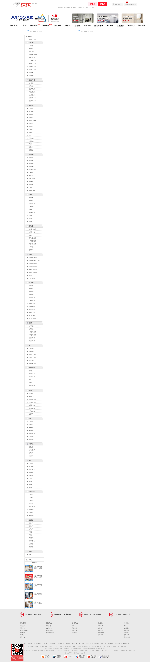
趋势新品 (31, 49)
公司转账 (74, 632)
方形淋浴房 (32, 341)
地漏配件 (31, 544)
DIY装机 (126, 628)
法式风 (30, 215)
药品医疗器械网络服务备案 (67, 646)
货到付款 (74, 626)
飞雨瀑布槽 (32, 232)
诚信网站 (69, 656)
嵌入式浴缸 (32, 360)
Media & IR (126, 643)
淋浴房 (30, 323)
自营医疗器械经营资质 (83, 646)
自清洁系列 (32, 57)
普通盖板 (31, 181)
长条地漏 (31, 436)
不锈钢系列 (32, 300)
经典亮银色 (32, 306)
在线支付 (74, 628)
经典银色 (31, 138)
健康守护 (73, 7)
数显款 (30, 484)
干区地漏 (31, 427)
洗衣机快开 (32, 450)
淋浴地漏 (31, 430)
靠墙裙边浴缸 (32, 363)
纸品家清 (91, 7)
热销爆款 (31, 286)
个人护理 (85, 7)
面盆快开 (31, 456)
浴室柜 (30, 194)
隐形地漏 (31, 439)
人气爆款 (31, 46)
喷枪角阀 (31, 414)
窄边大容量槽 (32, 244)
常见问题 (22, 632)
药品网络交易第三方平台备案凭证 (101, 646)
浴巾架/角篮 (32, 315)
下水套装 (31, 538)
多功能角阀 (32, 411)
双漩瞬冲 (31, 163)
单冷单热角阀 (32, 399)
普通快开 (31, 447)
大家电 (22, 635)
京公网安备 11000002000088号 (30, 646)
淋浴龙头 (31, 275)
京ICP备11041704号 (47, 646)
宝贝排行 (29, 560)
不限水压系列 (32, 92)
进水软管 (31, 523)
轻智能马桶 (32, 80)
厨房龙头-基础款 (33, 272)
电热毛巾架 (32, 312)
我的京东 (117, 4)
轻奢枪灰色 (32, 303)
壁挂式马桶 (32, 178)
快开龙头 (31, 444)
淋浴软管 (31, 526)
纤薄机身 (31, 515)
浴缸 (30, 345)
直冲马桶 (31, 166)
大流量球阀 (32, 405)
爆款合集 (31, 198)
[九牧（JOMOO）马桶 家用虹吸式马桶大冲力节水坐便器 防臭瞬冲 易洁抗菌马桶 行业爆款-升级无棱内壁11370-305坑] (29, 598)
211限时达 (49, 628)
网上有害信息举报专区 (81, 656)
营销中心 (59, 643)
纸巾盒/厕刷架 (32, 318)
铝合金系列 (32, 203)
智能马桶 (31, 42)
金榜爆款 (31, 157)
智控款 (30, 487)
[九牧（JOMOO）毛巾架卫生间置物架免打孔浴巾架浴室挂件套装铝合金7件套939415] (29, 589)
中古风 (30, 218)
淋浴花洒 (31, 105)
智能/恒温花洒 (32, 120)
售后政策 (100, 626)
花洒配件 (31, 150)
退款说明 (100, 630)
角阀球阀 (31, 390)
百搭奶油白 (32, 309)
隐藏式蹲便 (32, 374)
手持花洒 (31, 144)
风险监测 (96, 643)
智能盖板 (31, 72)
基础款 (30, 481)
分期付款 (74, 630)
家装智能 (60, 7)
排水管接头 (32, 541)
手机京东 (67, 643)
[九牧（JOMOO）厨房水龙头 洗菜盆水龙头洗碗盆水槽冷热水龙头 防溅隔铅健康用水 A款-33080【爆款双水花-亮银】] (29, 580)
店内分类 (29, 36)
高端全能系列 (32, 101)
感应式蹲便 (32, 377)
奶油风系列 (32, 212)
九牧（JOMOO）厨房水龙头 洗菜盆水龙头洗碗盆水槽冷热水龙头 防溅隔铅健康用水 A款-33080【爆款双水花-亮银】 (38, 576)
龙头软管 (31, 529)
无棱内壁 (31, 172)
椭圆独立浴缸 (32, 357)
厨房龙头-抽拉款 (33, 269)
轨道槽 (30, 235)
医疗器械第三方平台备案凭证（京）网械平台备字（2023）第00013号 (91, 650)
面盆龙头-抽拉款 (33, 257)
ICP (57, 646)
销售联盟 (81, 643)
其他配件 (31, 75)
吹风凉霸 (31, 475)
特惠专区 (31, 221)
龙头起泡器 (32, 278)
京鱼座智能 (127, 637)
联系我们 (30, 643)
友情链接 (74, 643)
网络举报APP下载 (92, 656)
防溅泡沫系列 (32, 66)
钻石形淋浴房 (32, 335)
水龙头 (30, 254)
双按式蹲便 (32, 385)
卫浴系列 (31, 291)
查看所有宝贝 (32, 39)
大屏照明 (31, 512)
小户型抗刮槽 (32, 241)
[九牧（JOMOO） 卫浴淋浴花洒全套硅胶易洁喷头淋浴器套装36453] (29, 571)
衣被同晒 (31, 497)
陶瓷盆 (30, 551)
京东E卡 (126, 632)
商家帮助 (52, 643)
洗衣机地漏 (32, 433)
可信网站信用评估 (46, 656)
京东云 (83, 653)
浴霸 (30, 460)
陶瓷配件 (31, 184)
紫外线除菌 (32, 506)
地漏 (30, 418)
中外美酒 (79, 7)
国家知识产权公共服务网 (103, 656)
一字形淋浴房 (32, 332)
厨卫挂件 (31, 282)
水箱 (30, 379)
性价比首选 (32, 469)
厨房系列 (31, 294)
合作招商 (45, 643)
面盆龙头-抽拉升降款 (34, 260)
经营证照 (66, 650)
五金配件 (31, 520)
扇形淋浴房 (32, 338)
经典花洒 (31, 129)
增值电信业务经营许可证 (128, 650)
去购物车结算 (130, 4)
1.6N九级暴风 (32, 169)
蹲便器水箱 (32, 368)
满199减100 (67, 7)
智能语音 (31, 495)
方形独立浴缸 (32, 354)
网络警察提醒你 (58, 656)
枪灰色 (30, 135)
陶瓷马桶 (31, 154)
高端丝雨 (31, 117)
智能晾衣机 (32, 491)
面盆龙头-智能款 (33, 266)
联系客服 (22, 637)
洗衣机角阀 (32, 408)
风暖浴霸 (31, 472)
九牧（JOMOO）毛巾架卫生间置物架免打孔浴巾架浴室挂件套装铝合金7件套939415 (38, 585)
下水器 (30, 532)
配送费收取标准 (50, 632)
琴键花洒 (31, 123)
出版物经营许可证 (76, 648)
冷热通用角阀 (32, 402)
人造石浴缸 (32, 348)
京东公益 (117, 643)
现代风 (30, 209)
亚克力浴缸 (32, 351)
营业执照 (116, 650)
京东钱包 (76, 653)
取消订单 (100, 635)
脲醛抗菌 (31, 175)
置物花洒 (31, 126)
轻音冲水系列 (32, 69)
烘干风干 (31, 509)
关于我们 (23, 643)
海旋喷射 (31, 160)
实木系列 (31, 206)
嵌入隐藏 (31, 500)
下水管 (30, 535)
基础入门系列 (32, 89)
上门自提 (48, 626)
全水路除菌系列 (33, 54)
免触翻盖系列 (32, 63)
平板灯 (30, 478)
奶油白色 (31, 141)
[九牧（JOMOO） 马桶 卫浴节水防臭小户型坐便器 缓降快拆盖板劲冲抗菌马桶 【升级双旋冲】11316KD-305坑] (29, 607)
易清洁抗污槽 (32, 238)
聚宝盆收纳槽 (32, 229)
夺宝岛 (126, 626)
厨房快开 (31, 453)
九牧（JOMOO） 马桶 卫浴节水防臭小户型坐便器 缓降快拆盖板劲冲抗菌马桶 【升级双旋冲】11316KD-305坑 (38, 602)
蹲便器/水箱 (32, 190)
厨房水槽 (31, 226)
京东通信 (126, 635)
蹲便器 (30, 371)
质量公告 (103, 643)
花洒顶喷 (31, 147)
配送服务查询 (49, 630)
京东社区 (88, 643)
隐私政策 (110, 643)
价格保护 (100, 628)
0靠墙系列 (31, 51)
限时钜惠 (31, 114)
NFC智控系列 (32, 60)
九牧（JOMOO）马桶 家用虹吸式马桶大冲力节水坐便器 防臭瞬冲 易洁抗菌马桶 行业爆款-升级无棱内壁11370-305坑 (38, 594)
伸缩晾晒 (31, 503)
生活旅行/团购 (24, 630)
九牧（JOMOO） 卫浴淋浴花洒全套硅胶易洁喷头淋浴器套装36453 (38, 567)
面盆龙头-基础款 (33, 263)
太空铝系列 (32, 297)
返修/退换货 (101, 632)
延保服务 (126, 630)
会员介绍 (22, 628)
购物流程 (22, 626)
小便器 (30, 187)
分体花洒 (31, 132)
